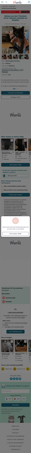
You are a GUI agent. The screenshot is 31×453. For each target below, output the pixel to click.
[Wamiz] (18, 2)
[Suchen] (6, 2)
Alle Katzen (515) (15, 234)
